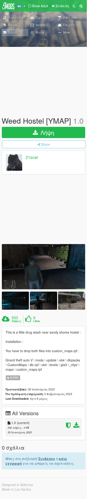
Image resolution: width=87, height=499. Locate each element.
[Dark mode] (74, 6)
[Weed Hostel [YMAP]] (43, 266)
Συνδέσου (46, 458)
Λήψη (46, 132)
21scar (32, 157)
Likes (36, 321)
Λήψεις (16, 321)
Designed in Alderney (17, 484)
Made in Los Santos (16, 489)
